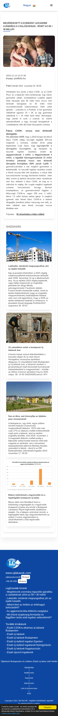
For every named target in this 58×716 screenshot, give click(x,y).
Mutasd (25, 577)
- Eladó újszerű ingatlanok (19, 652)
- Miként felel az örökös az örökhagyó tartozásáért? (25, 606)
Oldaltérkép (29, 668)
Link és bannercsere (29, 688)
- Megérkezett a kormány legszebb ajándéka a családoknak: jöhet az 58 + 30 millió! (29, 593)
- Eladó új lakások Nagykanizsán (23, 648)
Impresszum (29, 683)
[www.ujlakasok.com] (7, 5)
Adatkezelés (29, 673)
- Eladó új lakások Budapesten (22, 637)
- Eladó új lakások (15, 634)
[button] (29, 5)
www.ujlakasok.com (18, 572)
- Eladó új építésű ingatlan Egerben (24, 641)
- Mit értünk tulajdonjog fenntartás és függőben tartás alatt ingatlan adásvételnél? (29, 616)
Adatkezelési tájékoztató (10, 713)
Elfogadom (47, 707)
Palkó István (12, 86)
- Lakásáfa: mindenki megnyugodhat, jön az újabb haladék (28, 599)
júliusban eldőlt (17, 137)
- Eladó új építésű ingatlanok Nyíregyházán (28, 645)
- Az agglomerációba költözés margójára (27, 611)
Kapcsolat (29, 678)
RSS (29, 694)
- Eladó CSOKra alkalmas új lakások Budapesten (25, 629)
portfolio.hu (20, 78)
